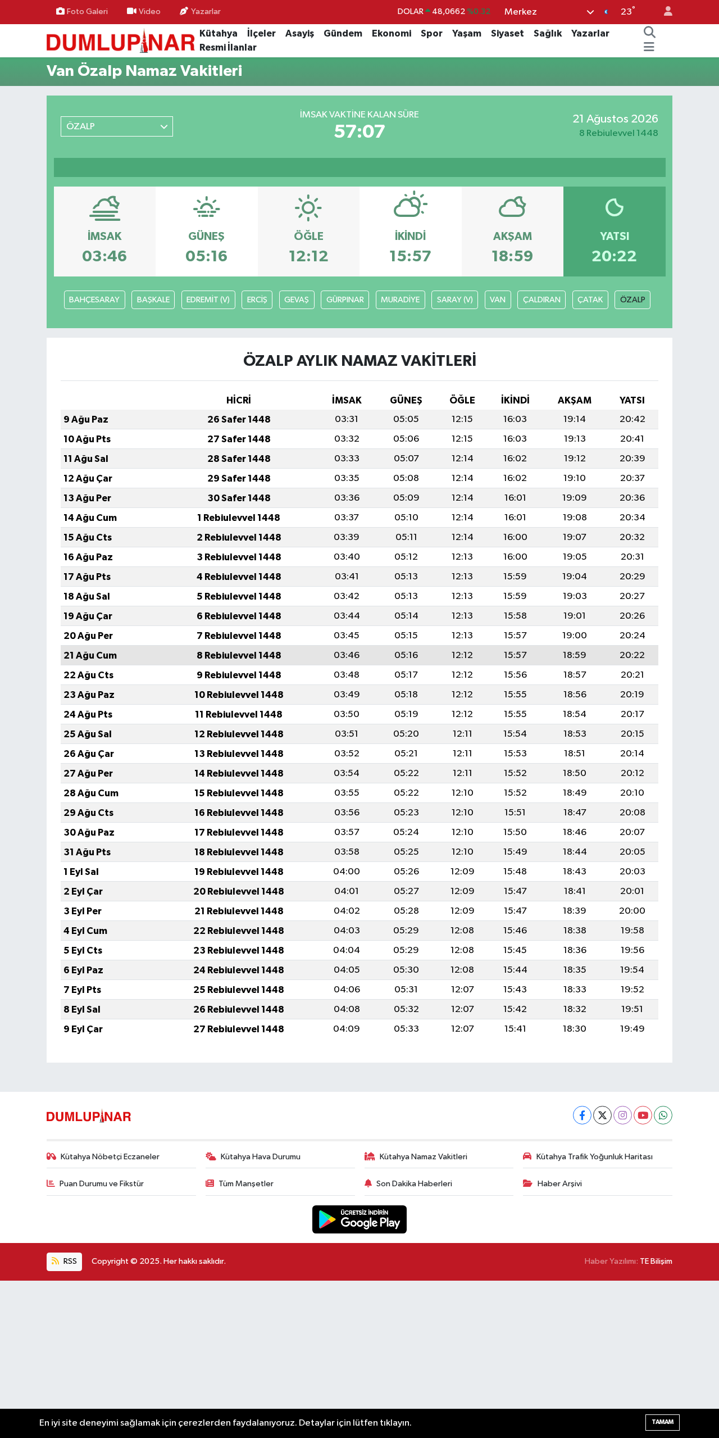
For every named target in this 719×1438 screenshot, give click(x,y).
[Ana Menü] (649, 47)
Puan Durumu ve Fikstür (102, 1184)
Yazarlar (206, 11)
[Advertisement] (359, 1359)
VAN (498, 300)
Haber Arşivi (560, 1184)
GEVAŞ (296, 300)
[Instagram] (622, 1115)
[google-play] (359, 1219)
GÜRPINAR (345, 300)
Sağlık (548, 33)
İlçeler (261, 33)
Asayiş (299, 33)
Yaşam (466, 33)
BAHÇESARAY (94, 300)
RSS (69, 1261)
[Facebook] (582, 1115)
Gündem (343, 33)
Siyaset (507, 33)
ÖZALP (632, 300)
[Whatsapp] (663, 1115)
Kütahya (218, 33)
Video (150, 11)
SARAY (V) (455, 300)
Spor (432, 33)
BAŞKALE (153, 300)
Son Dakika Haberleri (414, 1184)
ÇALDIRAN (542, 300)
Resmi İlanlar (228, 47)
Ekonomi (391, 33)
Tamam (663, 1422)
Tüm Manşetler (246, 1184)
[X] (602, 1115)
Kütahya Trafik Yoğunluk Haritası (594, 1157)
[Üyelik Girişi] (663, 12)
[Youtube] (643, 1115)
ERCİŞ (257, 300)
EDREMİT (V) (208, 300)
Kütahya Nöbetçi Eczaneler (110, 1157)
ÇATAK (590, 300)
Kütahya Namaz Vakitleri (423, 1157)
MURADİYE (400, 300)
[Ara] (649, 33)
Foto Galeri (87, 11)
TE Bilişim (656, 1261)
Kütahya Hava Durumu (261, 1157)
